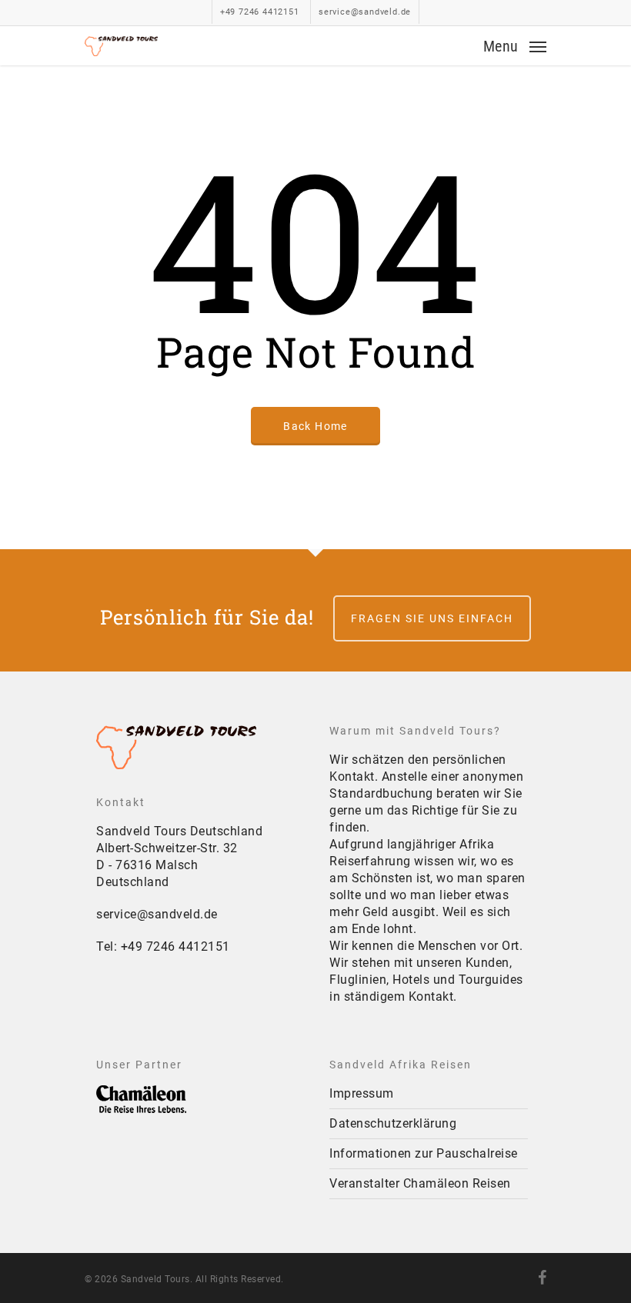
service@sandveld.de (157, 914)
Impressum (361, 1093)
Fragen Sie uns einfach (432, 618)
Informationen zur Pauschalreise (423, 1153)
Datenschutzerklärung (392, 1123)
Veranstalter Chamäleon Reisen (420, 1183)
